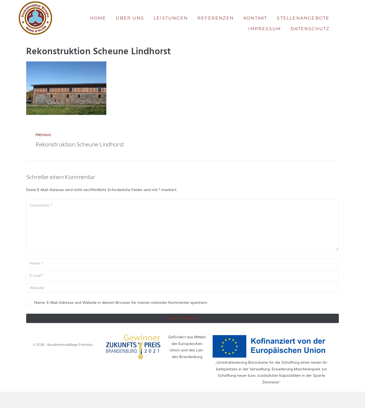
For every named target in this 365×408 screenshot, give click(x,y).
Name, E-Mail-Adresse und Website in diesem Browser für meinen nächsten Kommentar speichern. (121, 302)
